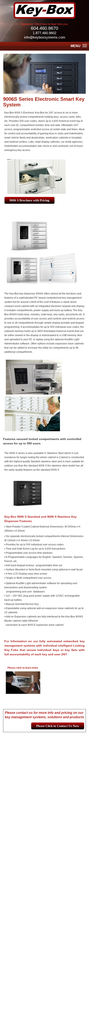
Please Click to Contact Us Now (57, 726)
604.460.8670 (44, 28)
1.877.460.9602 (44, 33)
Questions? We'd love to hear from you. (44, 24)
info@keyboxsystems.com (44, 37)
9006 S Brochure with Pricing (29, 200)
